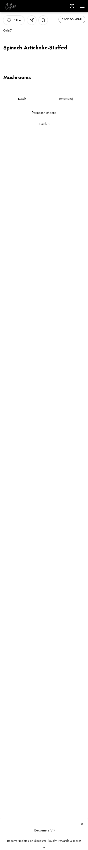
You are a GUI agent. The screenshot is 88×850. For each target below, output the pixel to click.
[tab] (22, 99)
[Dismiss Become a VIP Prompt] (82, 824)
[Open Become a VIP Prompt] (44, 847)
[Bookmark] (43, 20)
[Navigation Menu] (82, 6)
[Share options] (31, 20)
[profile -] (72, 6)
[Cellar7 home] (21, 6)
